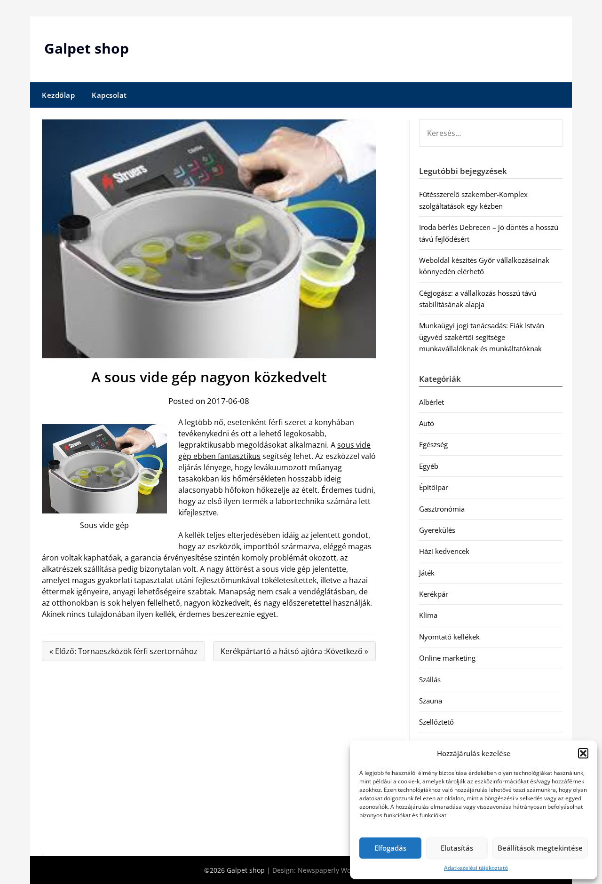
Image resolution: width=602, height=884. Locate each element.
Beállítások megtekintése (540, 847)
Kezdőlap (58, 95)
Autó (426, 423)
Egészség (433, 444)
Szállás (430, 679)
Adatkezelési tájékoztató (476, 868)
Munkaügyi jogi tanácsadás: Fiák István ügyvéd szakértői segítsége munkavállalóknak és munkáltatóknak (481, 337)
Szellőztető (436, 721)
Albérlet (431, 402)
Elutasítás (457, 847)
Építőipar (433, 487)
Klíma (428, 615)
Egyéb (428, 466)
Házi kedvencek (444, 551)
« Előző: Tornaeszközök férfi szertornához (123, 651)
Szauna (430, 700)
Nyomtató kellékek (449, 636)
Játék (427, 572)
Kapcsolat (109, 95)
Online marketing (447, 658)
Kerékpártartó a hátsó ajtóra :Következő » (294, 651)
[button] (583, 753)
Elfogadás (390, 847)
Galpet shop (86, 48)
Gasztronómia (442, 508)
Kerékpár (433, 594)
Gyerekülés (437, 530)
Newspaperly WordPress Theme (348, 870)
